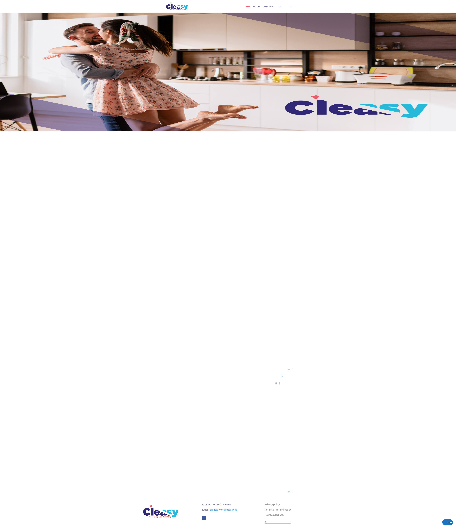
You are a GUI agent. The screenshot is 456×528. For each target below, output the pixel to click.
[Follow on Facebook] (204, 518)
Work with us (268, 6)
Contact (279, 6)
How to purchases (274, 515)
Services (256, 6)
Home (247, 6)
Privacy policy (272, 504)
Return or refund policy (278, 509)
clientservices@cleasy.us (223, 509)
